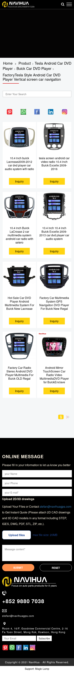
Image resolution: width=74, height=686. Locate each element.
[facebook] (37, 111)
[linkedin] (50, 111)
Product (24, 63)
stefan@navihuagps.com (55, 506)
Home (8, 63)
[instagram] (64, 111)
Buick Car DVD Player (34, 68)
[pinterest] (9, 111)
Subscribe (44, 638)
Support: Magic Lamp (37, 668)
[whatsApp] (23, 111)
